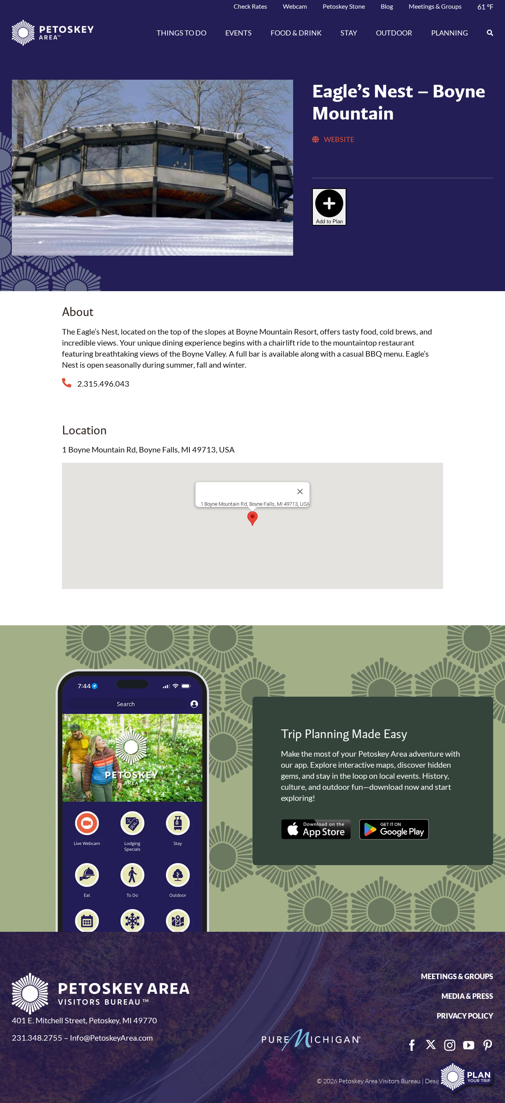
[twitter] (430, 1044)
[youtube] (468, 1045)
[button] (252, 518)
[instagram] (449, 1045)
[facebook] (411, 1045)
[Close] (299, 491)
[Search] (485, 33)
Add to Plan (329, 221)
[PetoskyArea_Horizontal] (53, 23)
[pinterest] (487, 1045)
